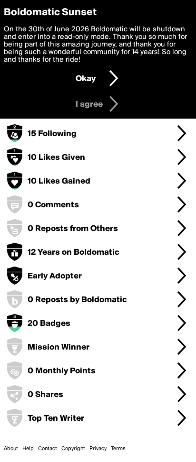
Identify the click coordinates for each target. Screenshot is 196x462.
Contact (47, 449)
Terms (118, 449)
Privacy (98, 449)
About (11, 449)
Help (28, 449)
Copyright (73, 449)
